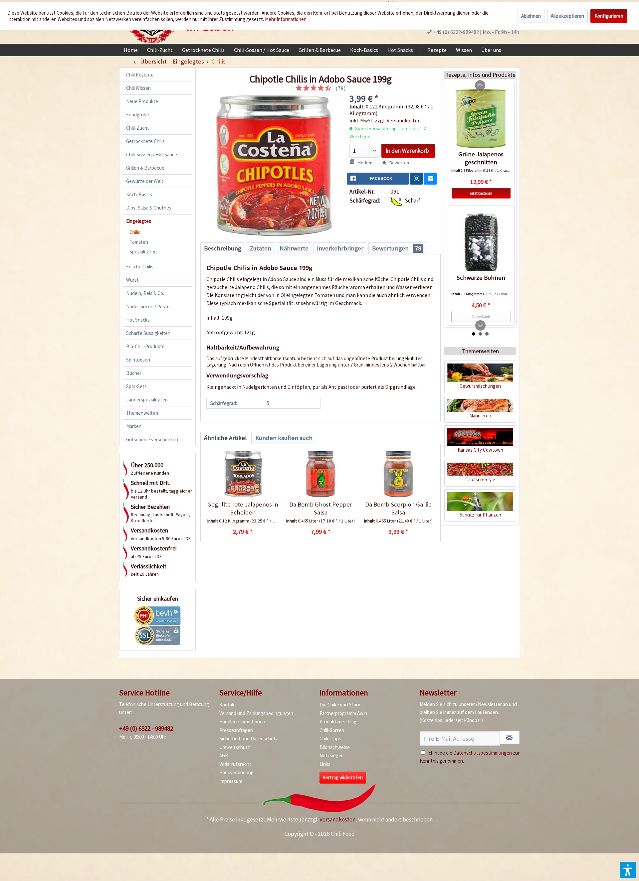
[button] (628, 870)
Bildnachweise (335, 747)
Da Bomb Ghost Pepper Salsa (320, 508)
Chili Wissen (138, 88)
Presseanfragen (236, 730)
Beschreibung (222, 248)
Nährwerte (294, 248)
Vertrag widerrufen (343, 777)
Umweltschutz (234, 747)
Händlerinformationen (242, 721)
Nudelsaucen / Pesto (148, 306)
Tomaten (138, 242)
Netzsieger (331, 755)
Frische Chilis (139, 266)
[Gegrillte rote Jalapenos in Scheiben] (242, 474)
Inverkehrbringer (340, 248)
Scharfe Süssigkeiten (148, 333)
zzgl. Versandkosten (398, 120)
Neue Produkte (142, 101)
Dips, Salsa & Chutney (148, 208)
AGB (223, 755)
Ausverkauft (481, 316)
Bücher (133, 373)
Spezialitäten (143, 251)
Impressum (230, 781)
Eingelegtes (138, 221)
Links (325, 764)
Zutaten (260, 248)
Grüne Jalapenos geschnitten (481, 158)
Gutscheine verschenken (152, 439)
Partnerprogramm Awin (343, 713)
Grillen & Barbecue (145, 168)
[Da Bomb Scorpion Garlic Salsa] (398, 474)
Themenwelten (142, 413)
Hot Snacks (138, 320)
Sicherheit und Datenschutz (248, 738)
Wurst (132, 280)
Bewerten (398, 163)
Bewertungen (396, 248)
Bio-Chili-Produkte (145, 346)
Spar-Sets (136, 386)
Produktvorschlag (338, 721)
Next (480, 325)
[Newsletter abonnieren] (510, 737)
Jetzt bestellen (481, 193)
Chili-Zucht (137, 128)
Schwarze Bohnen (481, 277)
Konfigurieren (608, 16)
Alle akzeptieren (567, 16)
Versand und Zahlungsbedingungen (256, 713)
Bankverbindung (236, 772)
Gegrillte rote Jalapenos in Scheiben (242, 508)
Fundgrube (137, 114)
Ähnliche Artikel (225, 438)
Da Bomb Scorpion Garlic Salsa (398, 508)
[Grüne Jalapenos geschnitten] (481, 119)
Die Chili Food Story (340, 704)
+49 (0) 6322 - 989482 (146, 728)
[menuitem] (130, 50)
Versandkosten (337, 819)
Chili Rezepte (140, 75)
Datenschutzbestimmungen (482, 753)
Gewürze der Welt (144, 181)
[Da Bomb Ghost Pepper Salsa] (320, 474)
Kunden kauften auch (284, 438)
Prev (480, 85)
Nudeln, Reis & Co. (145, 293)
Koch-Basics (139, 194)
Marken (133, 426)
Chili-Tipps (330, 738)
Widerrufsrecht (235, 764)
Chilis (134, 232)
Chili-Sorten (332, 730)
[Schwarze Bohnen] (481, 242)
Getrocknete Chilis (145, 141)
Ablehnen (531, 16)
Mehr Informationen (286, 19)
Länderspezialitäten (147, 399)
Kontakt (227, 704)
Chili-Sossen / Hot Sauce (151, 154)
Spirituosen (138, 360)
